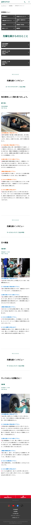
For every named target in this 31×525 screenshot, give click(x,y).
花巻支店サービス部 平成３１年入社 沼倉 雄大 (6, 52)
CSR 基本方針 (15, 513)
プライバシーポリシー (15, 515)
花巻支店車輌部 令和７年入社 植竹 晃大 (5, 45)
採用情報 (15, 511)
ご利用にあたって (15, 517)
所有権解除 (15, 509)
